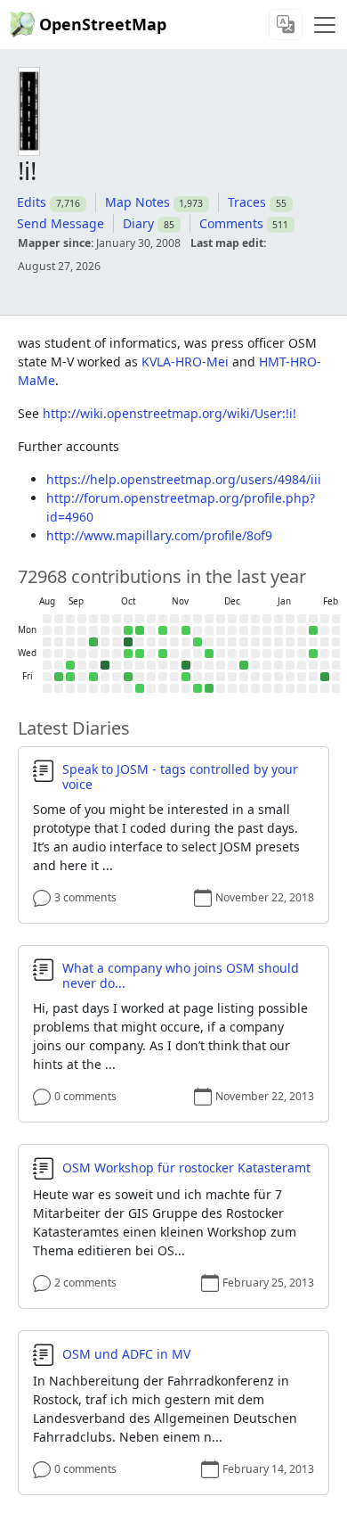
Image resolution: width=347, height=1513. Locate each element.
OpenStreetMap (102, 24)
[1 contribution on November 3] (162, 630)
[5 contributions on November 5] (162, 653)
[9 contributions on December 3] (209, 653)
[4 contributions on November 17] (186, 630)
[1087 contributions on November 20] (186, 665)
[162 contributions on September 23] (93, 641)
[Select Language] (286, 24)
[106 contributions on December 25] (243, 665)
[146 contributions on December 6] (209, 688)
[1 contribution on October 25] (139, 688)
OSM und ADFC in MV (126, 1354)
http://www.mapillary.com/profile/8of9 (159, 535)
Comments (231, 223)
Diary (138, 223)
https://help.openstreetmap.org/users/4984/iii (183, 479)
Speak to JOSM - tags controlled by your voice (180, 777)
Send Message (60, 223)
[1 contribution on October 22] (139, 653)
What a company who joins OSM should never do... (180, 975)
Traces (247, 201)
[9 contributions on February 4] (313, 653)
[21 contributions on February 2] (313, 630)
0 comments (85, 1096)
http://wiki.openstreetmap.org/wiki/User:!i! (169, 413)
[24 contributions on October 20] (139, 630)
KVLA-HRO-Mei (185, 361)
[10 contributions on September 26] (93, 676)
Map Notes (137, 201)
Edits (31, 201)
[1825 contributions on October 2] (105, 665)
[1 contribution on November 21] (186, 676)
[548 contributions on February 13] (324, 676)
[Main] (324, 25)
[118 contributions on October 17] (128, 676)
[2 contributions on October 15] (128, 653)
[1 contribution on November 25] (197, 641)
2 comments (85, 1282)
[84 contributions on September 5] (58, 676)
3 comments (85, 897)
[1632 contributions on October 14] (128, 641)
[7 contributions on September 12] (70, 676)
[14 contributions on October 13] (128, 630)
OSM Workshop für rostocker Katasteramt (186, 1168)
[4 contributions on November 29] (197, 688)
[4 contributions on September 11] (70, 665)
